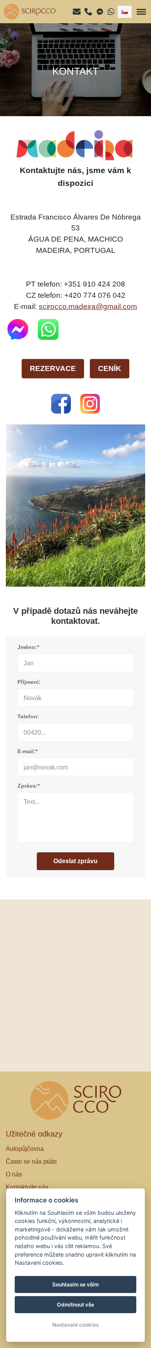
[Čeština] (125, 12)
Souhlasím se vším (75, 1284)
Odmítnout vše (75, 1305)
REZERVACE (53, 368)
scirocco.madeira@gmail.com (88, 306)
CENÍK (109, 368)
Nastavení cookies (75, 1325)
